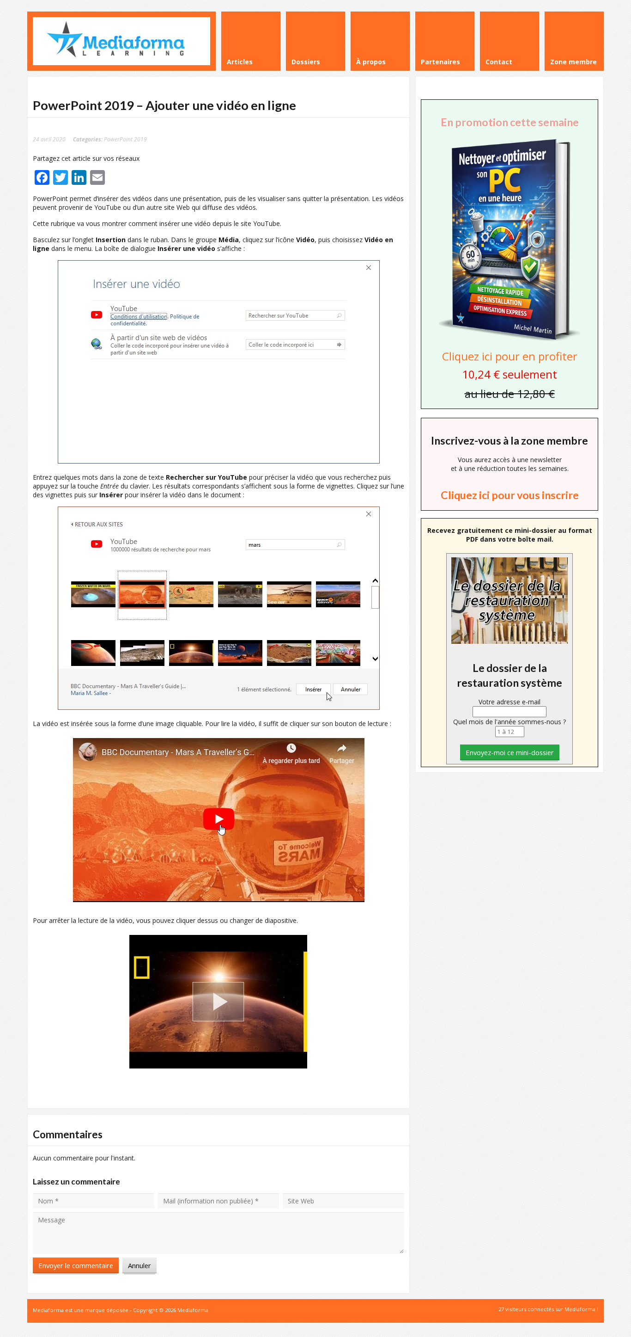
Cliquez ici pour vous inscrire (510, 494)
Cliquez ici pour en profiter (509, 356)
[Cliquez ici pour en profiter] (509, 340)
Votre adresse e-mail (509, 701)
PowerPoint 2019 (125, 139)
